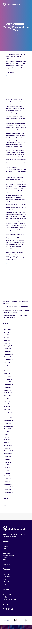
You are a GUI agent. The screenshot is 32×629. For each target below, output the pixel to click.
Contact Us (6, 557)
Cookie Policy (6, 536)
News (4, 559)
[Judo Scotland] (11, 4)
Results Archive (7, 562)
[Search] (16, 505)
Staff (4, 551)
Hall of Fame (6, 553)
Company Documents (8, 555)
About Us (5, 546)
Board (4, 548)
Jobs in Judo (6, 564)
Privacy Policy (13, 536)
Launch (23, 534)
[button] (28, 4)
